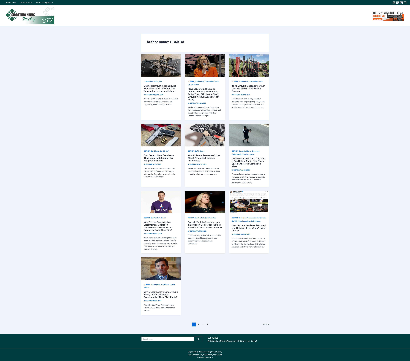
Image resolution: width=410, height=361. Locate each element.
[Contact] (394, 2)
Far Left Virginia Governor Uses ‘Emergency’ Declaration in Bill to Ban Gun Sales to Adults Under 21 (205, 225)
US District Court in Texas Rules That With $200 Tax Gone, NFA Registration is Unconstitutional (160, 88)
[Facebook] (405, 2)
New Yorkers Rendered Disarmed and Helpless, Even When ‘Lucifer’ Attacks (249, 228)
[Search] (198, 339)
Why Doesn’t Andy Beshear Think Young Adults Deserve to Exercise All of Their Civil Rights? (161, 294)
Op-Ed (190, 85)
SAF (167, 151)
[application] (52, 2)
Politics (196, 85)
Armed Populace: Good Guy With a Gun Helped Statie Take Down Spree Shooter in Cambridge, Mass (248, 162)
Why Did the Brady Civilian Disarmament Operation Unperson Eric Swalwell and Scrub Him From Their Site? (158, 226)
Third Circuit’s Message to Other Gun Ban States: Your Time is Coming (248, 88)
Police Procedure (248, 154)
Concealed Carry (245, 151)
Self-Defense (199, 151)
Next (266, 324)
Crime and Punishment (247, 218)
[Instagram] (401, 2)
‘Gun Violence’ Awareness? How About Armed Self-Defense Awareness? (204, 158)
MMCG (210, 357)
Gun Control (199, 81)
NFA (160, 81)
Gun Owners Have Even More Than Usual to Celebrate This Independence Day (159, 158)
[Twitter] (397, 2)
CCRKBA (191, 81)
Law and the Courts (151, 81)
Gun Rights (155, 151)
